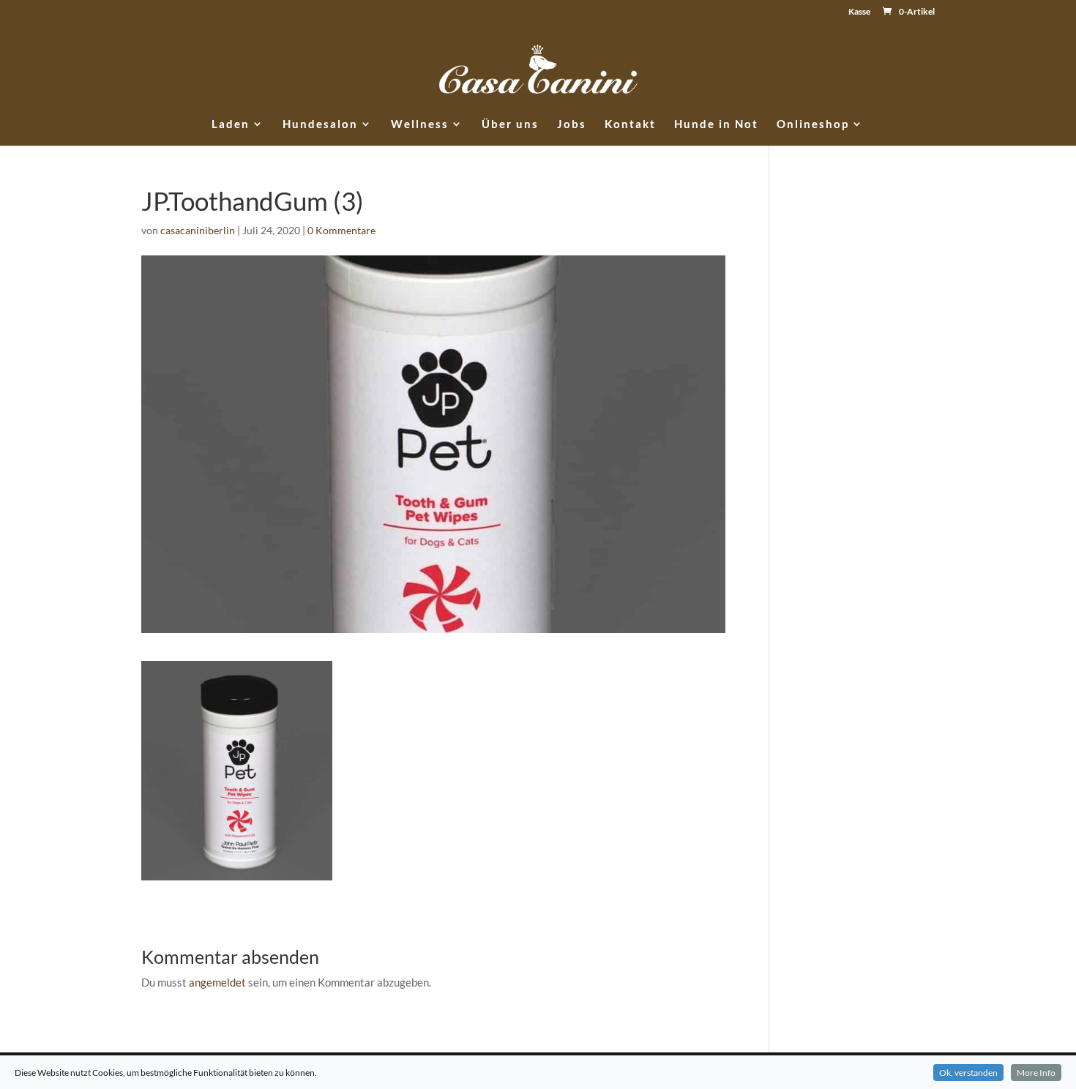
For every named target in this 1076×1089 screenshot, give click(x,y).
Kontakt (630, 124)
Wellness (420, 124)
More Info (1036, 1072)
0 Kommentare (341, 230)
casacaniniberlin (197, 230)
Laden (231, 124)
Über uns (510, 124)
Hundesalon (320, 124)
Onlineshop (813, 124)
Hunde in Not (716, 124)
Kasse (859, 12)
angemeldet (217, 982)
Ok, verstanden (968, 1072)
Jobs (571, 124)
